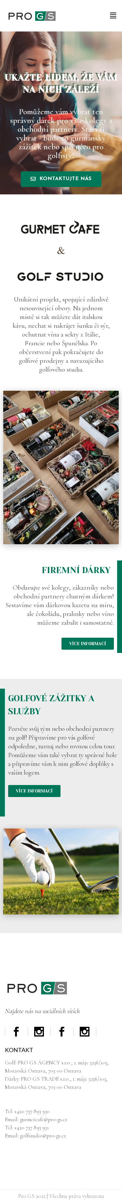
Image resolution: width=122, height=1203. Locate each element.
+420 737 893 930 (32, 1111)
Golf (10, 1062)
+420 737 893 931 (31, 1127)
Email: (12, 1135)
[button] (113, 15)
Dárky (12, 1078)
